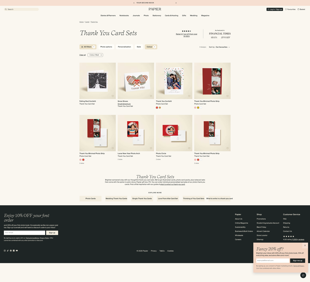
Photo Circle (161, 153)
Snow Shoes (123, 101)
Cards (87, 22)
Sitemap (260, 239)
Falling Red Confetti (87, 101)
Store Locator (262, 235)
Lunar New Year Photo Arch (129, 153)
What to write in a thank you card (219, 198)
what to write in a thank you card (172, 184)
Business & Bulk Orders (244, 231)
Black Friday (261, 227)
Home (81, 22)
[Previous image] (82, 81)
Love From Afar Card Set (168, 198)
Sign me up (297, 260)
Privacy (154, 251)
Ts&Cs (161, 251)
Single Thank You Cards (142, 198)
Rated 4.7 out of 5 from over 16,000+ (186, 35)
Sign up (52, 232)
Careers (238, 239)
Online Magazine (241, 223)
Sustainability (240, 227)
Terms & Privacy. (298, 266)
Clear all (82, 55)
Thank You (94, 22)
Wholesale (239, 235)
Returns (286, 227)
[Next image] (113, 81)
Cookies (170, 251)
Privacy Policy (44, 238)
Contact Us (287, 231)
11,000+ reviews (298, 239)
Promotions (261, 219)
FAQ (284, 219)
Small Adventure (124, 104)
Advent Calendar (263, 231)
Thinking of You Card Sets (193, 198)
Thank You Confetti (164, 101)
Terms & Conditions (32, 238)
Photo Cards (90, 198)
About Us (238, 219)
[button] (305, 245)
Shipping (286, 223)
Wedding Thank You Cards (116, 198)
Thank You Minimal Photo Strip (206, 101)
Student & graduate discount (268, 223)
